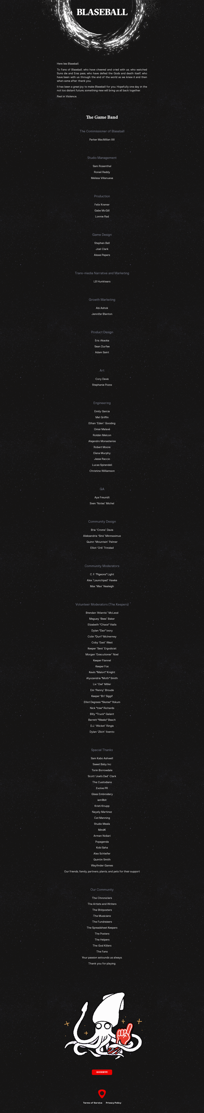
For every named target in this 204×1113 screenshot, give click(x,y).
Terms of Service (92, 1102)
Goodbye (102, 1072)
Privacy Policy (113, 1102)
